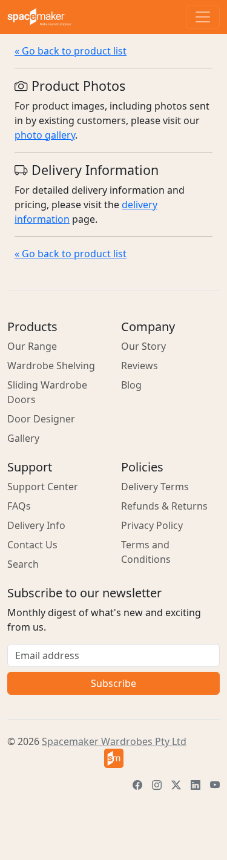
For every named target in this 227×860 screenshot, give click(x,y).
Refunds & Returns (164, 506)
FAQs (19, 506)
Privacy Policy (152, 525)
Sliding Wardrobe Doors (47, 392)
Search (23, 564)
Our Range (32, 346)
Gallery (23, 438)
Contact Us (32, 544)
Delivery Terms (155, 486)
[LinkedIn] (195, 785)
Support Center (42, 486)
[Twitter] (176, 785)
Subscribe (113, 683)
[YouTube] (215, 785)
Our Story (143, 346)
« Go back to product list (71, 50)
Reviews (139, 365)
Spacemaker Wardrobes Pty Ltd (114, 741)
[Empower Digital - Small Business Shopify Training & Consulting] (113, 758)
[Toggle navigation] (203, 17)
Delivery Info (36, 525)
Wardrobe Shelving (51, 365)
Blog (131, 385)
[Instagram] (157, 785)
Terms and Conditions (146, 552)
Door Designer (41, 418)
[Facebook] (137, 785)
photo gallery (45, 135)
